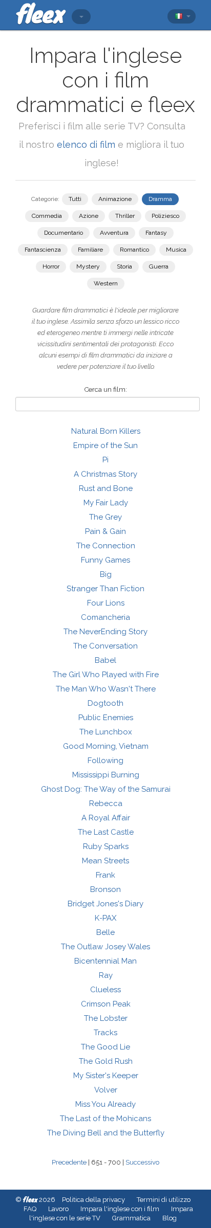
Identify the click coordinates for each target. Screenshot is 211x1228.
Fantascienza (43, 249)
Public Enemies (105, 717)
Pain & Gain (105, 531)
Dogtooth (105, 703)
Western (106, 283)
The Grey (105, 517)
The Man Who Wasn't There (106, 689)
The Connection (105, 545)
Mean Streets (105, 860)
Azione (88, 215)
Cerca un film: (106, 389)
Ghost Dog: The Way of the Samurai (106, 789)
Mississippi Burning (105, 774)
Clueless (105, 989)
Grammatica (131, 1218)
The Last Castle (106, 832)
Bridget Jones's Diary (105, 903)
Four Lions (105, 603)
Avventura (114, 232)
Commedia (47, 215)
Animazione (115, 199)
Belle (105, 932)
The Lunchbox (105, 731)
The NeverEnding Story (105, 631)
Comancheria (105, 617)
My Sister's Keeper (105, 1075)
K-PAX (105, 918)
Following (105, 760)
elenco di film (86, 144)
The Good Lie (105, 1047)
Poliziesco (165, 215)
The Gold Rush (106, 1061)
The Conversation (105, 646)
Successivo (142, 1162)
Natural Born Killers (105, 431)
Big (106, 574)
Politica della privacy (93, 1199)
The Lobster (106, 1018)
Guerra (158, 266)
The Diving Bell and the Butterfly (105, 1132)
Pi (105, 459)
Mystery (88, 266)
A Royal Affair (105, 817)
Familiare (90, 249)
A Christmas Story (105, 474)
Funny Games (105, 560)
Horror (51, 266)
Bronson (105, 889)
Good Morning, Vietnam (106, 746)
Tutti (75, 199)
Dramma (160, 199)
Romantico (134, 249)
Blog (169, 1218)
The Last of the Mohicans (105, 1118)
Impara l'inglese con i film (119, 1209)
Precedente (69, 1162)
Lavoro (58, 1209)
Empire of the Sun (105, 445)
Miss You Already (105, 1104)
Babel (105, 660)
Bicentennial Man (105, 961)
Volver (105, 1090)
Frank (105, 875)
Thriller (125, 215)
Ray (106, 975)
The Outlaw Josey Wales (105, 946)
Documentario (63, 232)
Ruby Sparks (106, 846)
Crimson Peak (106, 1004)
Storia (124, 266)
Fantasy (156, 232)
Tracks (105, 1032)
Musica (176, 249)
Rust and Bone (106, 488)
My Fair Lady (105, 502)
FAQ (30, 1209)
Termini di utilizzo (164, 1199)
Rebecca (105, 803)
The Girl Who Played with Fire (106, 674)
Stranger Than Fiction (105, 588)
